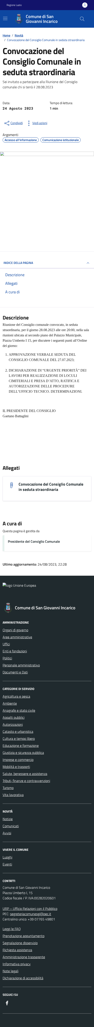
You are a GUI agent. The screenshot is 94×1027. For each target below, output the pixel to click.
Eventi (7, 864)
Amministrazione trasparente (24, 957)
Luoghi (7, 857)
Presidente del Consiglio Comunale (34, 541)
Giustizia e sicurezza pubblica (23, 752)
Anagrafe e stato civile (19, 710)
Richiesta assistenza (17, 950)
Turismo (8, 787)
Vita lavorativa (13, 794)
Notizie (8, 819)
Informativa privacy (17, 964)
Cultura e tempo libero (19, 738)
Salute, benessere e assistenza (25, 773)
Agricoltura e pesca (16, 696)
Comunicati (11, 826)
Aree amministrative (17, 637)
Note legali (10, 971)
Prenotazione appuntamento (23, 935)
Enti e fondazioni (15, 651)
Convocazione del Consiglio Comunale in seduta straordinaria (51, 487)
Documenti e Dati (15, 672)
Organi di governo (15, 630)
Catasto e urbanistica (18, 731)
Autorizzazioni (13, 724)
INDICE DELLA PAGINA (18, 262)
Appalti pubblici (13, 717)
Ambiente (10, 703)
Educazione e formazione (21, 745)
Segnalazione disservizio (20, 942)
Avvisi (7, 833)
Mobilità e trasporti (16, 766)
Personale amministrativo (21, 665)
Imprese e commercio (18, 759)
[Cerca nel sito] (82, 19)
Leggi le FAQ (12, 928)
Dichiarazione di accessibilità (23, 978)
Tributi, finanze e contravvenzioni (26, 780)
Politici (7, 658)
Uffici (6, 644)
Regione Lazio (14, 5)
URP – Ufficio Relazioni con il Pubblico (30, 908)
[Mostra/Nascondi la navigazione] (5, 18)
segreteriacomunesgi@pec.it (30, 913)
